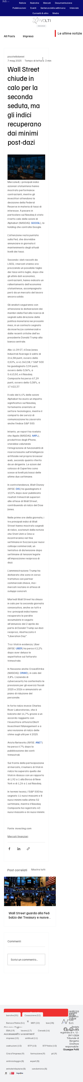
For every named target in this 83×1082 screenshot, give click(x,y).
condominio (40, 1068)
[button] (22, 3)
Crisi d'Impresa (16, 1053)
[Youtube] (71, 1029)
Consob (45, 1030)
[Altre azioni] (43, 58)
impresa (13, 1038)
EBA (11, 1030)
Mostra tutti (38, 869)
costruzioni (15, 1045)
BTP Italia (51, 1045)
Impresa (28, 36)
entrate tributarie (17, 1068)
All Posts (9, 36)
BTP (33, 1045)
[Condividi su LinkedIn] (19, 849)
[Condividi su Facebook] (9, 849)
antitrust (32, 1038)
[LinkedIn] (77, 1029)
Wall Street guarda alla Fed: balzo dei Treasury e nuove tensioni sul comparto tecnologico (29, 915)
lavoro (27, 1030)
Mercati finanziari (18, 836)
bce (51, 1022)
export (36, 1061)
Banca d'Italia (16, 1022)
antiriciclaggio (16, 1061)
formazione (38, 1053)
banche (13, 1015)
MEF (36, 1022)
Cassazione (34, 1015)
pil (55, 1053)
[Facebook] (65, 1029)
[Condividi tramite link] (28, 849)
